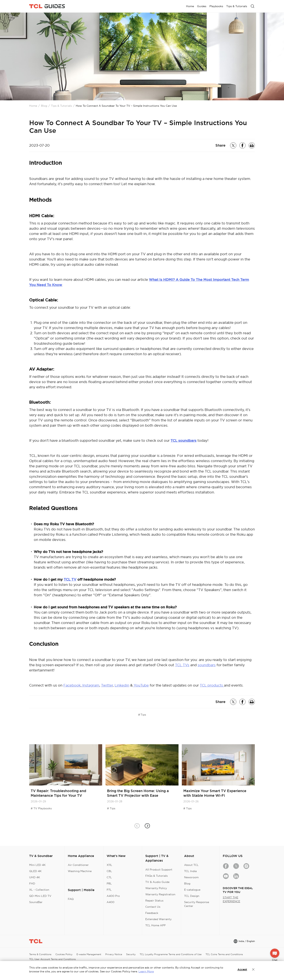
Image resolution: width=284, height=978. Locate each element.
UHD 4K (34, 877)
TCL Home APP (155, 925)
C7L (109, 877)
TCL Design (191, 896)
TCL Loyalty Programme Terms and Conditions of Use (171, 954)
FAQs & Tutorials (156, 875)
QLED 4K (35, 871)
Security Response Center (196, 904)
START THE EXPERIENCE (231, 899)
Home (33, 105)
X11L (109, 865)
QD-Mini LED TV (40, 896)
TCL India (190, 871)
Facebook (72, 685)
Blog (44, 105)
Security (131, 954)
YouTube (141, 685)
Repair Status (154, 900)
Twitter (107, 685)
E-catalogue (192, 889)
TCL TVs (182, 665)
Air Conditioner (78, 865)
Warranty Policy (156, 888)
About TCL (191, 865)
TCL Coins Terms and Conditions (224, 954)
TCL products (212, 685)
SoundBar (36, 902)
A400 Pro (113, 896)
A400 (110, 902)
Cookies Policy (63, 954)
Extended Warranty (158, 919)
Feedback (151, 913)
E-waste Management (89, 954)
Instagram (90, 685)
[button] (147, 825)
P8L (109, 883)
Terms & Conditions (40, 954)
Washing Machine (80, 871)
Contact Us (152, 906)
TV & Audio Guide (157, 882)
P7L (109, 889)
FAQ (71, 899)
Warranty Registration (160, 894)
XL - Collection (39, 889)
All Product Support (158, 869)
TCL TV (70, 579)
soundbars (207, 665)
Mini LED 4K (37, 865)
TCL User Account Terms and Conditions (52, 959)
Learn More (146, 971)
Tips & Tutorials (61, 105)
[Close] (253, 969)
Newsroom (191, 877)
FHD (32, 883)
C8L (109, 871)
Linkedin (122, 685)
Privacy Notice (113, 954)
